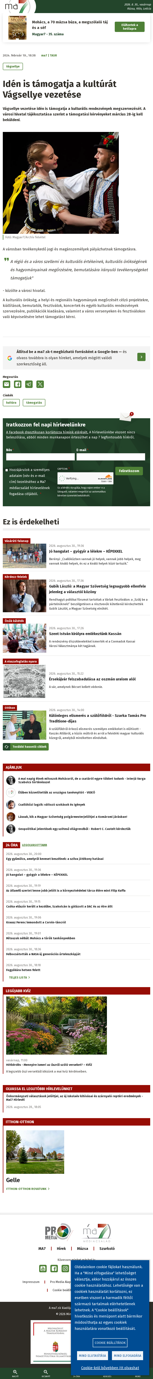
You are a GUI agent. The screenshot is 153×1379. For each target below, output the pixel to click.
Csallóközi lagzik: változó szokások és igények (51, 804)
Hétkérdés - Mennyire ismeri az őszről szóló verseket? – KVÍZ (49, 1065)
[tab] (11, 845)
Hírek (61, 1248)
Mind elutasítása (92, 1356)
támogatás (34, 402)
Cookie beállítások (65, 1290)
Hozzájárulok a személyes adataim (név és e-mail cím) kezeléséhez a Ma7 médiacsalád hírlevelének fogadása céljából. (29, 482)
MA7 (42, 1248)
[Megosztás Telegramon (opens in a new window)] (29, 384)
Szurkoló (107, 1248)
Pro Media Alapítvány (64, 1282)
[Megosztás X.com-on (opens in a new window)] (40, 384)
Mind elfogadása (127, 1356)
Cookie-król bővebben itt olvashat (110, 1368)
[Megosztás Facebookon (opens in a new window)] (17, 384)
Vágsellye (13, 66)
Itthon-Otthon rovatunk (26, 1189)
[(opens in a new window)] (43, 1268)
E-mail (81, 450)
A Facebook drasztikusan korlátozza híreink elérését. (47, 432)
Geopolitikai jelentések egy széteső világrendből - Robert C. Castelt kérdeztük (74, 829)
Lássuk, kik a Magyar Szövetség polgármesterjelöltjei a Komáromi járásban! (72, 817)
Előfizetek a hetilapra (129, 26)
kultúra (11, 402)
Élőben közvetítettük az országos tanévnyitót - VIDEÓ (56, 792)
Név (9, 450)
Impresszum (31, 1282)
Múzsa (82, 1248)
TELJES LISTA (18, 977)
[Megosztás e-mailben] (6, 384)
